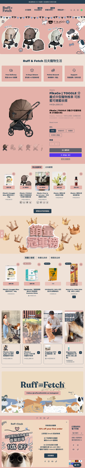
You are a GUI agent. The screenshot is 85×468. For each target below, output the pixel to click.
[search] (71, 10)
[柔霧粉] (44, 202)
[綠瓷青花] (24, 202)
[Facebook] (37, 418)
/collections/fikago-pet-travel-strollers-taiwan (16, 17)
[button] (65, 150)
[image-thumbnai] (5, 147)
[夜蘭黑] (27, 202)
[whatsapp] (81, 10)
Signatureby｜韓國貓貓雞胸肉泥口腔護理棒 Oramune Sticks (32, 291)
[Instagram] (40, 418)
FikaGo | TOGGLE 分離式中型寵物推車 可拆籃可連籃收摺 (26, 195)
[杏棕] (47, 202)
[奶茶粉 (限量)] (30, 202)
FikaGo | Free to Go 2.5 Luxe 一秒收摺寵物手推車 (42, 195)
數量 (51, 140)
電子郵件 (75, 433)
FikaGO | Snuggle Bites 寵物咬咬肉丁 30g (9, 195)
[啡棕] (21, 202)
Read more (53, 122)
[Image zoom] (22, 116)
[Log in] (74, 10)
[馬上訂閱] (81, 433)
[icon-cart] (78, 10)
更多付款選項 (65, 159)
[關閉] (66, 422)
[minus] (51, 144)
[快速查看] (13, 174)
